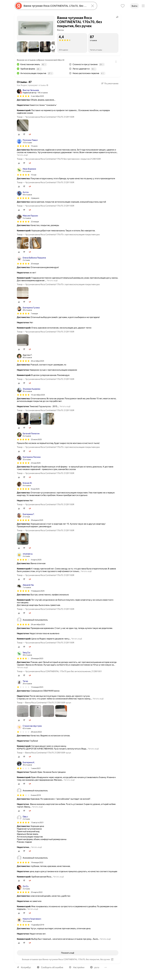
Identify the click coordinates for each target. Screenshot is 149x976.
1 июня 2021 (36, 768)
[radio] (19, 134)
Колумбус (26, 967)
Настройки (78, 967)
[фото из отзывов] (23, 126)
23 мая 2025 (36, 463)
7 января (34, 314)
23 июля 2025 (36, 439)
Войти (134, 6)
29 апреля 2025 (37, 520)
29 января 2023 (37, 658)
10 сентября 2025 (38, 395)
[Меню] (143, 6)
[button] (22, 46)
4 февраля (35, 198)
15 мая (33, 175)
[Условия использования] (116, 62)
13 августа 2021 (37, 822)
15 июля (34, 146)
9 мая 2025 (35, 489)
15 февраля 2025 (38, 591)
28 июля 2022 (36, 732)
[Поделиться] (117, 17)
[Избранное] (122, 6)
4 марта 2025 (36, 560)
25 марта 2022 (36, 892)
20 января (35, 264)
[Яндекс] (18, 6)
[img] (23, 96)
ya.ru (96, 967)
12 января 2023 (37, 687)
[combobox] (55, 6)
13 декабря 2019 (37, 925)
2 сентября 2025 (37, 96)
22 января (35, 222)
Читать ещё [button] (22, 155)
